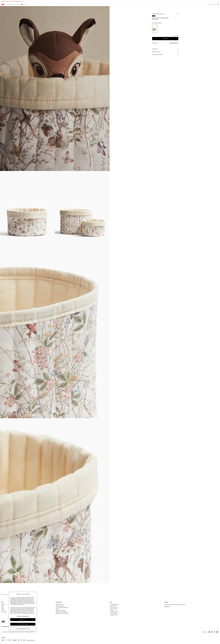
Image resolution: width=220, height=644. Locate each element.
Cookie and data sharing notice (23, 616)
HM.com (2, 594)
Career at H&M (59, 604)
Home (22, 4)
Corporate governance (61, 611)
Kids (18, 4)
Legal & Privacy (114, 608)
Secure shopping (114, 611)
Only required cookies (23, 624)
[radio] (154, 28)
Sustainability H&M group (62, 607)
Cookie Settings (114, 614)
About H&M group (60, 605)
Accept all (23, 619)
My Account (113, 605)
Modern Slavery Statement (62, 613)
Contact (112, 610)
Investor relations (60, 610)
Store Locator (113, 607)
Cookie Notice (113, 613)
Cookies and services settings (23, 628)
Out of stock (175, 35)
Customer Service (114, 604)
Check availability (173, 42)
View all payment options (30, 640)
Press (57, 608)
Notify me (165, 38)
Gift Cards (4, 611)
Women (9, 4)
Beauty (27, 4)
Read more (167, 606)
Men (14, 4)
